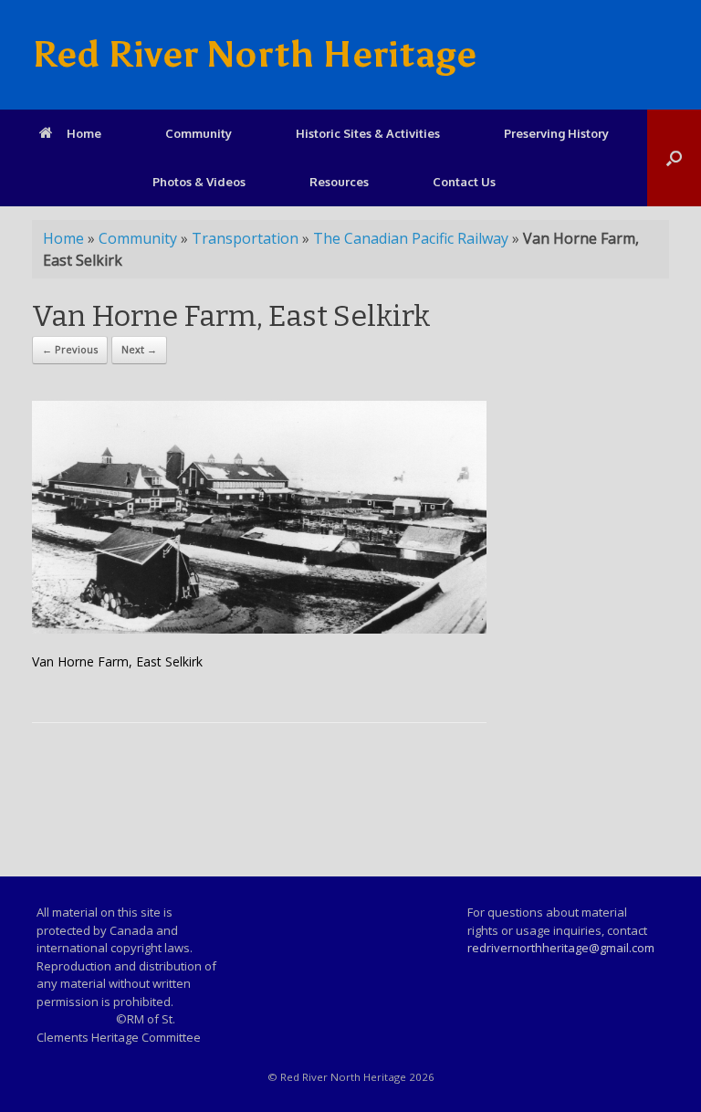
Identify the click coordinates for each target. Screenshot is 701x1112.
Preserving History (556, 133)
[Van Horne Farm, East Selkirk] (259, 628)
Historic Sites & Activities (368, 133)
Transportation (245, 238)
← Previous (70, 349)
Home (84, 133)
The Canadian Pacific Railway (410, 238)
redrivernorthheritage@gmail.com (560, 947)
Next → (139, 349)
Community (198, 133)
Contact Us (464, 181)
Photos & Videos (199, 181)
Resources (339, 181)
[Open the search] (674, 158)
